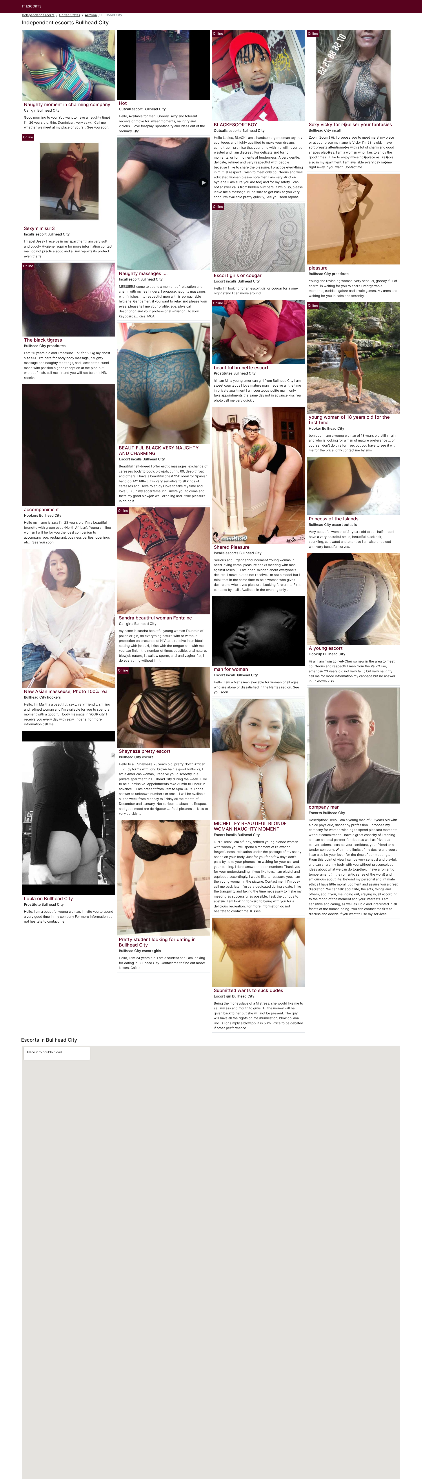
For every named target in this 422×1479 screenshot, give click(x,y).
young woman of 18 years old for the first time (349, 419)
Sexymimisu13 (39, 228)
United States (69, 15)
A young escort (326, 648)
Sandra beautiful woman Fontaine (155, 618)
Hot (123, 103)
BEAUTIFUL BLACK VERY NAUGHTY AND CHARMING (159, 450)
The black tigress (43, 340)
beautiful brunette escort (241, 367)
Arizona (91, 15)
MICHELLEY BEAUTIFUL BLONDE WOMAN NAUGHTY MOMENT (250, 826)
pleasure (318, 268)
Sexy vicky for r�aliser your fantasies (350, 124)
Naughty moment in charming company (67, 104)
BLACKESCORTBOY (235, 124)
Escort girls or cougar (238, 275)
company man (324, 807)
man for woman (231, 669)
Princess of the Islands (333, 518)
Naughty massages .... (143, 273)
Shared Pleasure (231, 547)
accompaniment (41, 509)
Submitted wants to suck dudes (248, 990)
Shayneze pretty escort (145, 751)
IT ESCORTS (32, 6)
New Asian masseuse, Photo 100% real (66, 691)
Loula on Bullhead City (48, 898)
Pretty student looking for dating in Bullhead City (157, 942)
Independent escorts (38, 15)
